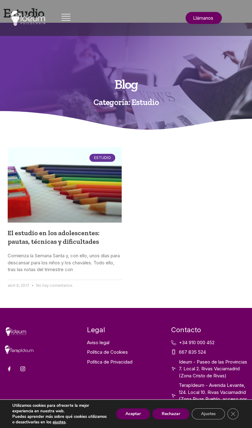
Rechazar (171, 414)
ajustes (59, 422)
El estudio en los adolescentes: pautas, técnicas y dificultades (54, 237)
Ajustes (208, 414)
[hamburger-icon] (66, 17)
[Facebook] (9, 369)
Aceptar (133, 414)
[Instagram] (22, 369)
